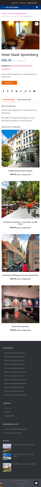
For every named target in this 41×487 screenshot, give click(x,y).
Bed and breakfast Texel (13, 433)
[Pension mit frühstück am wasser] (7, 448)
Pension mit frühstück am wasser (23, 444)
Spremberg (6, 69)
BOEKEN (9, 83)
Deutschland (27, 66)
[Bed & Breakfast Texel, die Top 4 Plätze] (7, 457)
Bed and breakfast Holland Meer (16, 429)
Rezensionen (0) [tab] (24, 100)
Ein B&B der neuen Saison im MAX (24, 464)
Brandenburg (17, 66)
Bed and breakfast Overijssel (15, 364)
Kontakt (7, 412)
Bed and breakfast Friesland (14, 356)
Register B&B (9, 416)
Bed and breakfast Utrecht (14, 376)
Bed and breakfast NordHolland (16, 380)
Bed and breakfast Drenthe (14, 360)
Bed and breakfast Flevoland (15, 368)
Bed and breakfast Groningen (15, 353)
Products (10, 16)
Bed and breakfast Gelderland (15, 372)
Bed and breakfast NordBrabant (16, 395)
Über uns (8, 408)
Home (3, 16)
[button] (37, 24)
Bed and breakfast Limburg (14, 391)
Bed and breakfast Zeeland (14, 387)
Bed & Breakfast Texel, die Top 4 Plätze (23, 455)
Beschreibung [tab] (8, 100)
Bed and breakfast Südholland (15, 383)
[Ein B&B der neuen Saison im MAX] (7, 467)
